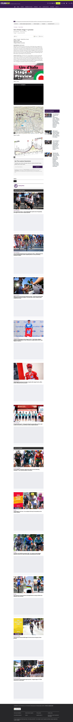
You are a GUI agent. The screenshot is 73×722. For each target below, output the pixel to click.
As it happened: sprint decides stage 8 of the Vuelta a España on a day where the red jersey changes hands (34, 21)
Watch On (16, 78)
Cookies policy (50, 712)
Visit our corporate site (49, 705)
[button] (70, 3)
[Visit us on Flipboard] (54, 3)
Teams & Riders (20, 27)
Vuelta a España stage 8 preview (25, 23)
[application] (29, 94)
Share (16, 36)
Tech (40, 6)
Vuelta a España (36, 23)
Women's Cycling (28, 6)
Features (52, 6)
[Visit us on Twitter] (49, 3)
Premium (36, 6)
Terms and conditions (17, 712)
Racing (22, 6)
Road (15, 181)
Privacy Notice (17, 170)
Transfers (43, 23)
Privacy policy (38, 712)
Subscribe (58, 3)
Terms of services (26, 169)
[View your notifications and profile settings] (67, 3)
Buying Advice (46, 6)
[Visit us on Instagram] (51, 3)
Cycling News (17, 31)
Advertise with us (39, 715)
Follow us (36, 36)
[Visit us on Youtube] (52, 3)
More (57, 6)
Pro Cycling (15, 27)
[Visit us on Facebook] (47, 3)
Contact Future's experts (29, 712)
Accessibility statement (18, 715)
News (18, 6)
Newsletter (41, 36)
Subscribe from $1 (51, 23)
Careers (26, 715)
